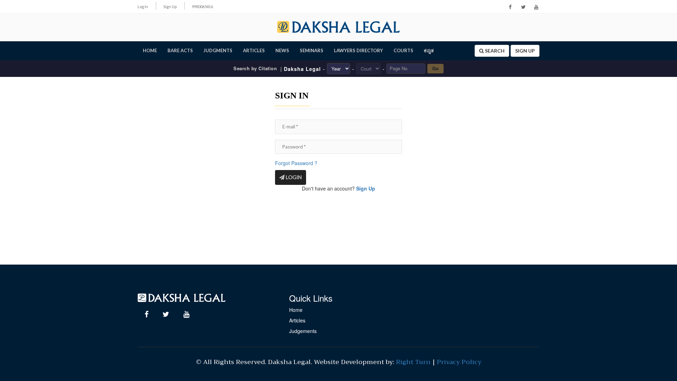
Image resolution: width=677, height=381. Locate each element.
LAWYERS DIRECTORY (358, 50)
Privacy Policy (459, 362)
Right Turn (413, 362)
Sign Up (170, 6)
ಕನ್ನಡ (429, 50)
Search (494, 51)
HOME (150, 50)
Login (293, 177)
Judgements (303, 330)
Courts (403, 50)
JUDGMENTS (217, 50)
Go (435, 68)
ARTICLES (254, 50)
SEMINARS (311, 50)
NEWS (282, 50)
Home (296, 309)
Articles (297, 320)
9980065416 (202, 6)
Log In (143, 6)
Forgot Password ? (296, 163)
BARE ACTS (180, 50)
